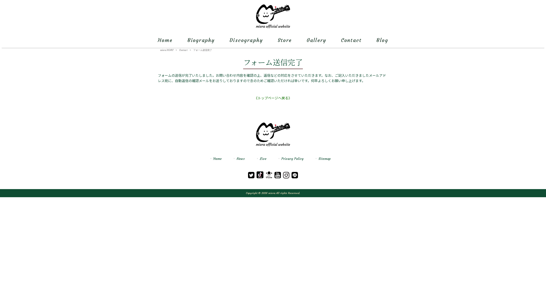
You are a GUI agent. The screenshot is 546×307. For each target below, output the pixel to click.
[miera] (273, 27)
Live (263, 159)
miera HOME (166, 50)
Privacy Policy (292, 159)
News (241, 159)
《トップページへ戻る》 (273, 98)
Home (217, 159)
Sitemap (324, 159)
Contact (183, 50)
